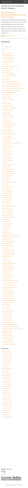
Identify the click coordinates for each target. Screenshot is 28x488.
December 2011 (8, 401)
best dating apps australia (10, 81)
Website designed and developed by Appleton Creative (14, 484)
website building (8, 322)
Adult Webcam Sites (9, 57)
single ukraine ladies (9, 291)
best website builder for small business (14, 88)
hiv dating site (7, 189)
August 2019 (7, 362)
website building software (10, 326)
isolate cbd (7, 219)
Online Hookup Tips (9, 270)
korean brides (7, 226)
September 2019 (8, 360)
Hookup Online (8, 197)
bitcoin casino (7, 97)
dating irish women (9, 147)
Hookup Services (8, 200)
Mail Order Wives (8, 245)
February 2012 (7, 397)
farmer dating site (8, 165)
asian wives (7, 77)
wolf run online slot (9, 337)
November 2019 (8, 355)
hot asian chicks (8, 204)
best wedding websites (10, 92)
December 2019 (8, 353)
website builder (8, 320)
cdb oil (5, 119)
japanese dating (8, 224)
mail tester (6, 248)
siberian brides (8, 289)
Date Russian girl (8, 145)
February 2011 (7, 417)
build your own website (10, 108)
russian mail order (8, 283)
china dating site (8, 127)
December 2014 (8, 369)
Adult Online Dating (9, 55)
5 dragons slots (8, 46)
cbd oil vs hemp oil (9, 116)
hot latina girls (7, 208)
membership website (9, 252)
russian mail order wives (10, 287)
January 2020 (7, 351)
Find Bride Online (10, 36)
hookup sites (7, 202)
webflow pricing (8, 318)
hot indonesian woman (10, 206)
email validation (8, 158)
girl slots (6, 184)
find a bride (7, 167)
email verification (8, 160)
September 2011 (8, 408)
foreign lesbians (8, 175)
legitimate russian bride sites (11, 235)
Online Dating (7, 261)
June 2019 (6, 366)
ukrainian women (8, 311)
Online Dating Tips (9, 265)
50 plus (6, 49)
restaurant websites (9, 276)
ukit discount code (9, 302)
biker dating (7, 95)
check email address (9, 123)
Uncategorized (7, 315)
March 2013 (7, 379)
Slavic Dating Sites (9, 294)
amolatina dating (8, 68)
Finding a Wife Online (9, 173)
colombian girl (7, 136)
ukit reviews (7, 305)
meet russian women (9, 250)
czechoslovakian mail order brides (13, 143)
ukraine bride (7, 309)
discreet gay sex (8, 154)
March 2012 (7, 395)
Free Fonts (6, 178)
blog (5, 101)
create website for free (10, 138)
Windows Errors (8, 333)
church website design (10, 134)
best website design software (11, 90)
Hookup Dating (8, 195)
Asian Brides (7, 70)
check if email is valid (9, 125)
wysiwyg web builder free (10, 344)
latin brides (7, 228)
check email (7, 121)
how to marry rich (8, 213)
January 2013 (7, 384)
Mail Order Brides (8, 243)
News (5, 259)
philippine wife (8, 272)
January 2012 (7, 399)
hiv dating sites (8, 191)
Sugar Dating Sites (9, 298)
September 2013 (8, 377)
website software (8, 331)
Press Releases (7, 274)
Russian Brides (8, 278)
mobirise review (8, 256)
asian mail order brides (10, 75)
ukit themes (7, 307)
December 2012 (8, 386)
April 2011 (6, 412)
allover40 (6, 64)
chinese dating (7, 130)
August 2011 (7, 410)
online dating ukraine (9, 267)
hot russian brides (8, 210)
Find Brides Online (9, 171)
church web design (9, 132)
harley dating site (8, 186)
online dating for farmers (10, 263)
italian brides (7, 221)
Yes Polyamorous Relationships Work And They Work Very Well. (13, 14)
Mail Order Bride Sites (9, 241)
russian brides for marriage (11, 280)
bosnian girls (7, 103)
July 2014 (6, 371)
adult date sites (8, 53)
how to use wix (8, 215)
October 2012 (7, 388)
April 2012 (6, 393)
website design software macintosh (13, 329)
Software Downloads (9, 296)
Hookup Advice (8, 193)
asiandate (6, 79)
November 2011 (8, 404)
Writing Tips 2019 (8, 342)
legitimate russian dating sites (12, 237)
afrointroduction (8, 62)
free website (7, 180)
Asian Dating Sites (8, 73)
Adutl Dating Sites (8, 60)
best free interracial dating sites (12, 86)
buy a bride (7, 112)
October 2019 (7, 358)
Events (5, 162)
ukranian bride (7, 313)
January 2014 (7, 375)
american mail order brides (11, 66)
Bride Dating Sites (8, 105)
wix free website (8, 335)
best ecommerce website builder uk (13, 84)
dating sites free (8, 151)
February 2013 (7, 382)
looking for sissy (8, 239)
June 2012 (6, 390)
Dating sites (7, 149)
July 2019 (6, 364)
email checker (7, 156)
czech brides (7, 140)
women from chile (8, 340)
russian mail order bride (10, 285)
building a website (9, 110)
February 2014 (7, 373)
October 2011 (7, 406)
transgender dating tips (10, 300)
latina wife (6, 230)
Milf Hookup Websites (9, 254)
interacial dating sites (9, 217)
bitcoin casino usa (8, 99)
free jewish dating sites (10, 182)
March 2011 (7, 414)
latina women (7, 232)
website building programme (11, 324)
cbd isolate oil (7, 114)
